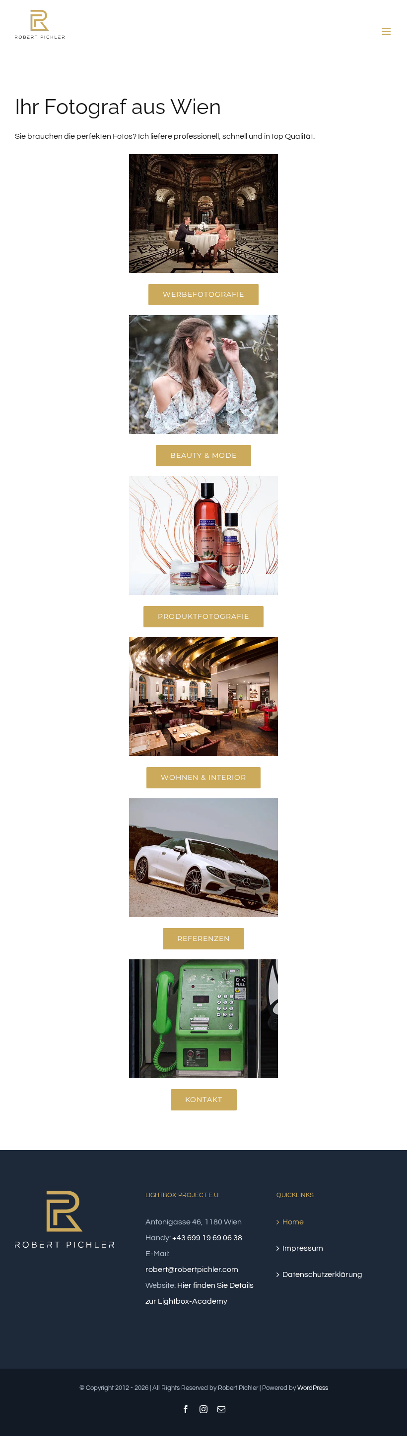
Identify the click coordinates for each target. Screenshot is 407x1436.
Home (293, 1222)
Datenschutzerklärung (322, 1274)
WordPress (312, 1387)
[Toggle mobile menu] (387, 31)
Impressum (302, 1248)
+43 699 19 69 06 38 (207, 1238)
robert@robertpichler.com (191, 1269)
